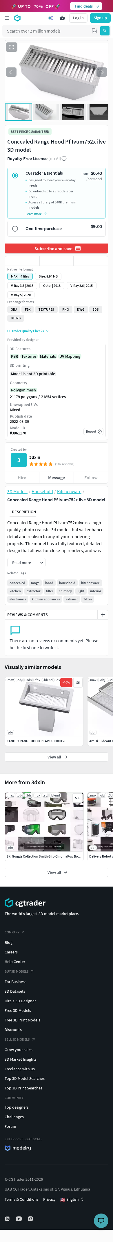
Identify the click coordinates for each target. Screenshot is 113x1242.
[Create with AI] (50, 18)
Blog (8, 942)
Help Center (15, 961)
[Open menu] (7, 18)
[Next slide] (101, 72)
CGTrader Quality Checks (25, 331)
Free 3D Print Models (22, 1020)
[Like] (22, 261)
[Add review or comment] (102, 614)
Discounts (13, 1029)
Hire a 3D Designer (20, 1000)
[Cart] (62, 18)
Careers (11, 952)
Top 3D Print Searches (23, 1088)
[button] (94, 30)
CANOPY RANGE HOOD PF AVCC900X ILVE (36, 741)
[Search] (105, 30)
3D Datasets (15, 991)
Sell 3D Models (17, 1039)
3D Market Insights (21, 1059)
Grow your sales (18, 1049)
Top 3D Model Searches (25, 1078)
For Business (15, 981)
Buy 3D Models (17, 971)
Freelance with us (20, 1068)
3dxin (34, 457)
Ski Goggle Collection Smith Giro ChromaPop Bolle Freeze (49, 856)
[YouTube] (19, 1219)
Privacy (49, 1199)
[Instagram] (31, 1219)
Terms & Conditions (22, 1199)
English (69, 1199)
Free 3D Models (18, 1010)
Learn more (33, 214)
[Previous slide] (11, 72)
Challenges (14, 1116)
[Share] (91, 261)
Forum (10, 1126)
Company (12, 932)
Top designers (17, 1107)
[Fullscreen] (11, 47)
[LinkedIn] (7, 1219)
